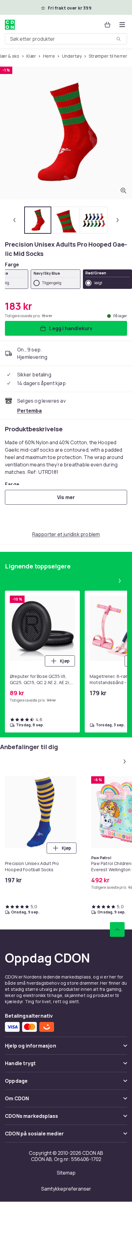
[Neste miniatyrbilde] (117, 220)
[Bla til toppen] (117, 929)
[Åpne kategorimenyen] (122, 24)
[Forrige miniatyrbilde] (14, 220)
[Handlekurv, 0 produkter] (107, 24)
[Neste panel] (119, 580)
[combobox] (66, 38)
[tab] (37, 220)
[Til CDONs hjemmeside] (10, 24)
